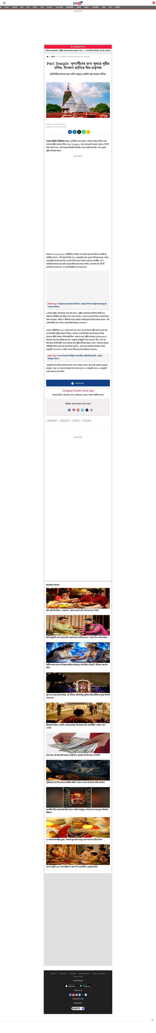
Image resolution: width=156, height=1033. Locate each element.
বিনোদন (49, 7)
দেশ (28, 7)
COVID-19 (75, 421)
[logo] (78, 3)
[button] (70, 132)
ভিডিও (86, 7)
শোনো (7, 7)
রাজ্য (21, 7)
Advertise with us (84, 974)
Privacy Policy (78, 977)
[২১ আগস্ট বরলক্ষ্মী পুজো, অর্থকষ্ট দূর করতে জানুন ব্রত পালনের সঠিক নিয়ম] (78, 827)
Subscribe (72, 974)
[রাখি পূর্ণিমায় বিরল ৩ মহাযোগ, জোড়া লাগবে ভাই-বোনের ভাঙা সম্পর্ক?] (78, 598)
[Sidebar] (4, 3)
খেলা (42, 7)
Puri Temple (87, 421)
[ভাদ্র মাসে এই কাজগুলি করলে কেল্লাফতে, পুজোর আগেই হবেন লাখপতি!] (78, 743)
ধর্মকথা (53, 57)
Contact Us (63, 974)
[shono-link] (153, 3)
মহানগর (14, 7)
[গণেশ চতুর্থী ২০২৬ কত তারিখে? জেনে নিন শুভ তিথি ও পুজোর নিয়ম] (78, 854)
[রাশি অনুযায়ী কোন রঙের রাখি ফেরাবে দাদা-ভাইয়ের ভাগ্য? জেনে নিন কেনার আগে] (78, 625)
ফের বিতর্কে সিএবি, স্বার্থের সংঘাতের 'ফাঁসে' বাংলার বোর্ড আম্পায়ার (88, 50)
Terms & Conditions (99, 974)
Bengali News (52, 421)
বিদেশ (35, 7)
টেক (110, 7)
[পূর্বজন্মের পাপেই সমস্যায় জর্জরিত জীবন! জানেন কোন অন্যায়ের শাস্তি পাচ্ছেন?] (78, 770)
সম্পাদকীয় (95, 7)
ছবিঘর (79, 7)
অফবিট (117, 7)
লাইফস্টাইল (70, 7)
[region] (78, 27)
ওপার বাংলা (59, 7)
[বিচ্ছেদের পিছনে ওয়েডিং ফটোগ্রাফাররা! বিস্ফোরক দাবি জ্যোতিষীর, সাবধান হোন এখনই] (78, 712)
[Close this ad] (152, 1020)
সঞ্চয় (103, 7)
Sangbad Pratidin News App (78, 391)
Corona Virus (64, 421)
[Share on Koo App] (88, 133)
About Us (54, 974)
